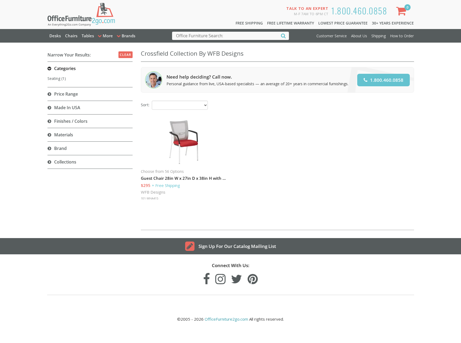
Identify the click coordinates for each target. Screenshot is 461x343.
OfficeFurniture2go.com (226, 319)
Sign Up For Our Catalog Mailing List (237, 246)
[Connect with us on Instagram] (220, 277)
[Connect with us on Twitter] (236, 277)
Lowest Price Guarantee (343, 23)
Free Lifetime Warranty (290, 23)
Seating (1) (56, 78)
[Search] (283, 35)
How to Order (402, 35)
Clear (125, 54)
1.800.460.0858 (359, 10)
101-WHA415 (149, 198)
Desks (55, 35)
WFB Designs (153, 192)
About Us (359, 35)
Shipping (378, 35)
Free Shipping (249, 23)
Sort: (145, 104)
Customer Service (331, 35)
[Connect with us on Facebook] (206, 277)
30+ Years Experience (393, 23)
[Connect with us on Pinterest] (252, 277)
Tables (88, 35)
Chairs (71, 35)
